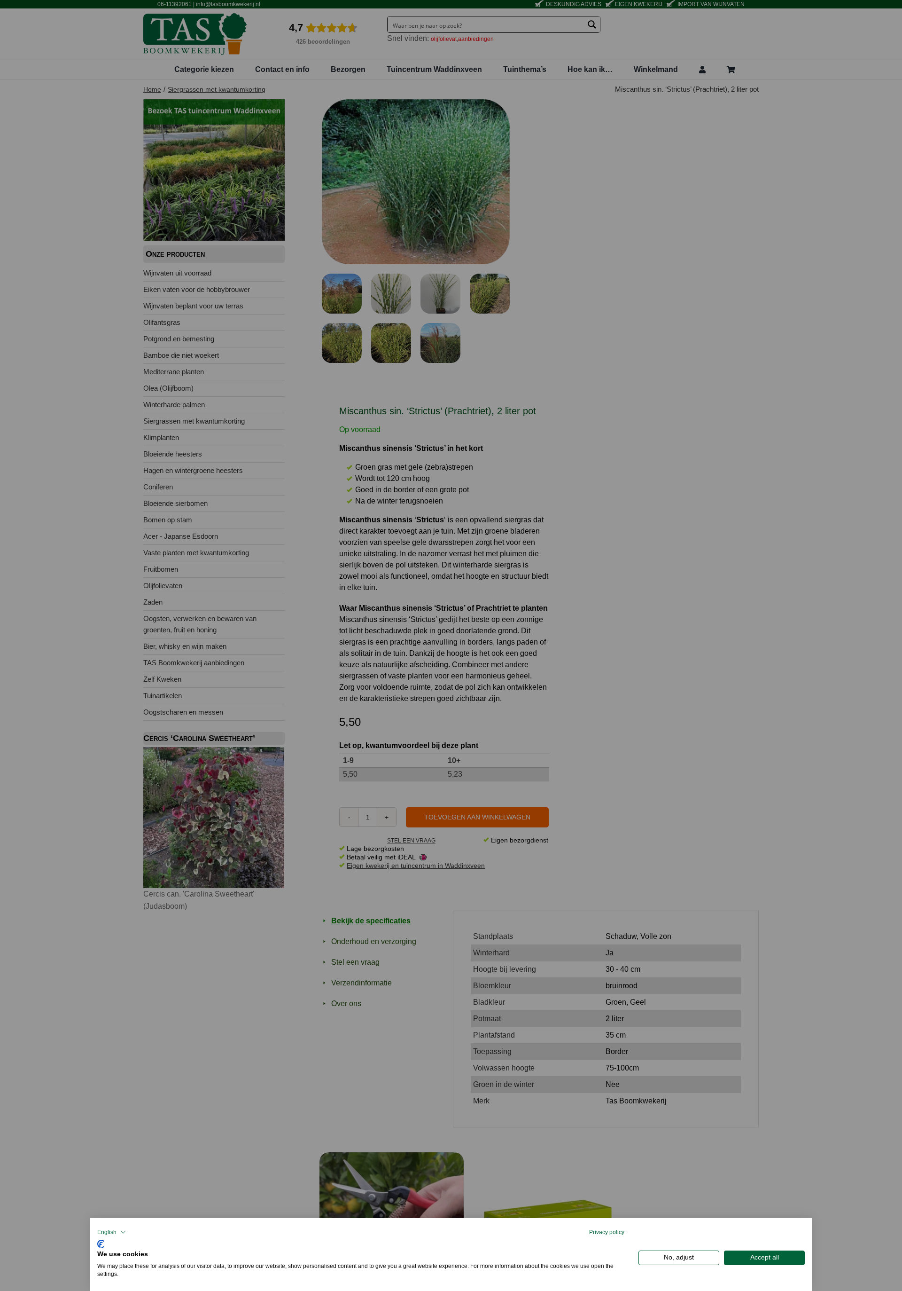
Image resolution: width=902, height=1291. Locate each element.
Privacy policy (606, 1232)
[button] (111, 1232)
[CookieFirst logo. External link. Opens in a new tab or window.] (100, 1242)
